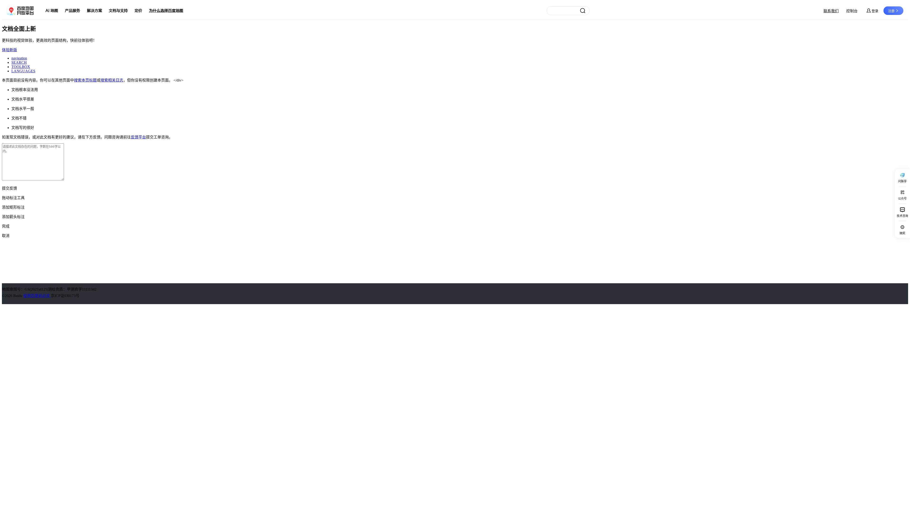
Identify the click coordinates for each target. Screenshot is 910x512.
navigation (19, 58)
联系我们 (831, 11)
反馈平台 (138, 137)
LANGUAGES (23, 71)
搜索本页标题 (85, 80)
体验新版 (9, 50)
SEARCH (19, 62)
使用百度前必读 (37, 296)
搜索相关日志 (111, 80)
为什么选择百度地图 (166, 11)
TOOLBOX (20, 67)
